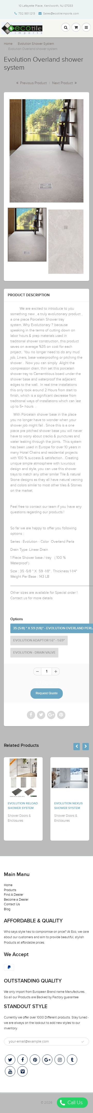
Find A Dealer (13, 895)
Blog (7, 909)
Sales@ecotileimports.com (61, 13)
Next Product (63, 83)
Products (10, 890)
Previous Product (33, 83)
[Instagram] (60, 1059)
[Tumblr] (72, 1059)
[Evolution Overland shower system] (46, 150)
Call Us (74, 1103)
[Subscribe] (82, 1042)
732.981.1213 (26, 13)
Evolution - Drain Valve (34, 652)
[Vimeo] (22, 1071)
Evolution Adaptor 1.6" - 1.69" (39, 640)
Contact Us (12, 904)
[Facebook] (22, 1059)
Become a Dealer (16, 900)
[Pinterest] (35, 1059)
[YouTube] (10, 1071)
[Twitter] (10, 1059)
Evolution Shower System (36, 44)
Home (8, 44)
